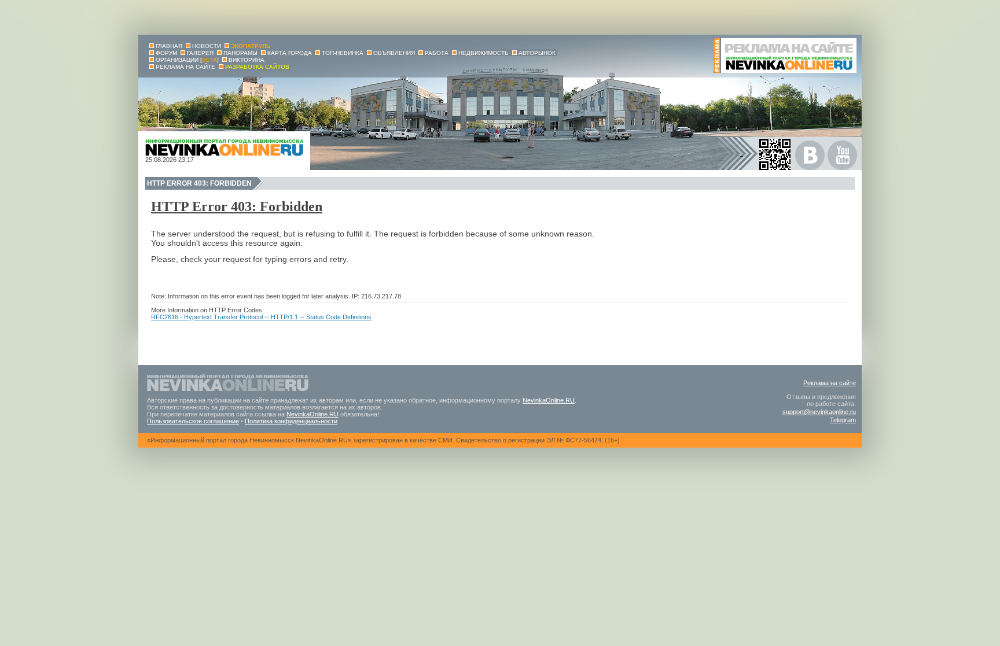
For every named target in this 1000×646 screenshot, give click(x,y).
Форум (166, 53)
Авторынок (537, 53)
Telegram (843, 419)
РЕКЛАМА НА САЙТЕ (185, 67)
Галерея (200, 53)
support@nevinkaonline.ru (819, 411)
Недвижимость (483, 53)
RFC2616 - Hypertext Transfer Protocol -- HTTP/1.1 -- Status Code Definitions (261, 316)
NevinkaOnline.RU (549, 400)
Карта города (289, 53)
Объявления (394, 53)
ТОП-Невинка (342, 53)
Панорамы (240, 53)
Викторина (246, 60)
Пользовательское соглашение (193, 421)
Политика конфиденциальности (291, 421)
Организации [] (187, 60)
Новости (206, 46)
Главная (169, 46)
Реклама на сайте (829, 382)
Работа (436, 53)
